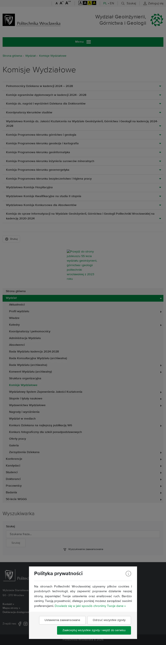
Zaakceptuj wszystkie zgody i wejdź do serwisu (94, 630)
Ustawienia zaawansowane (62, 620)
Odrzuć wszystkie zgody (109, 620)
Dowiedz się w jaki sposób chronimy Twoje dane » (90, 606)
